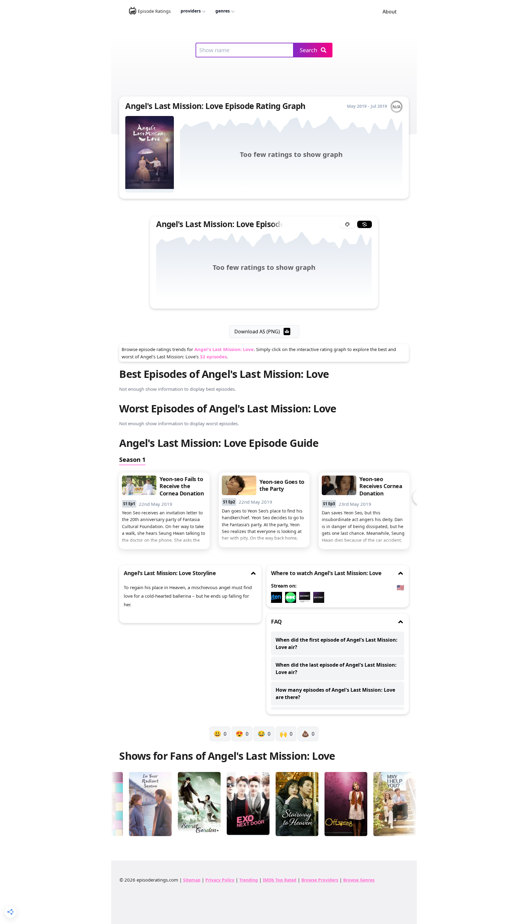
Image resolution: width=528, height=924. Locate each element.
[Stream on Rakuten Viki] (278, 597)
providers (191, 11)
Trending (248, 880)
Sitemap (191, 880)
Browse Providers (319, 880)
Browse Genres (359, 880)
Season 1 (132, 459)
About (390, 11)
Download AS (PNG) (257, 331)
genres (222, 11)
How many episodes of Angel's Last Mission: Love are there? (335, 694)
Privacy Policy (219, 880)
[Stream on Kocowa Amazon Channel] (306, 597)
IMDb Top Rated (279, 880)
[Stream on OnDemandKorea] (292, 597)
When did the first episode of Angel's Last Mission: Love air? (337, 643)
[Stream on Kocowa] (320, 597)
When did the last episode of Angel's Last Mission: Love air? (336, 668)
